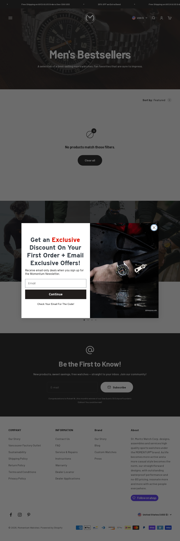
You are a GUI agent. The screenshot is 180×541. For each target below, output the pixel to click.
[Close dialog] (154, 228)
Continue (56, 294)
